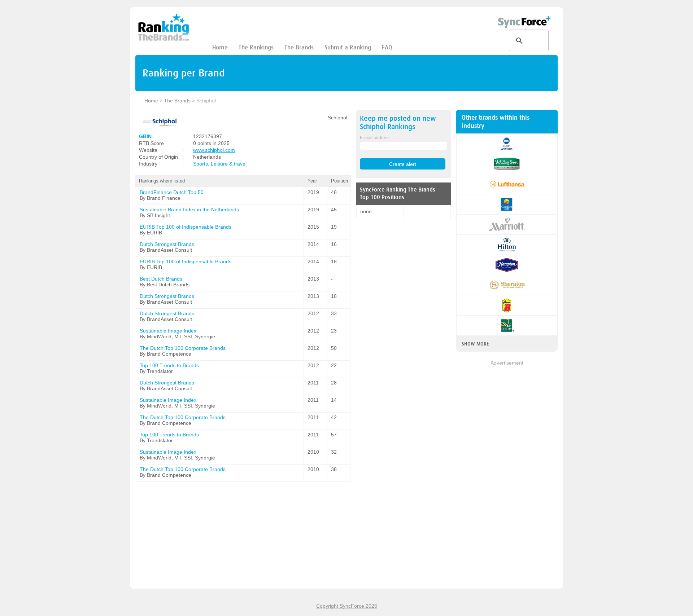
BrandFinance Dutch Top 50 (172, 192)
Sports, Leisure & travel (220, 164)
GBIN (145, 136)
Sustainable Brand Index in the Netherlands (189, 209)
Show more (475, 344)
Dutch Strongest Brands (167, 244)
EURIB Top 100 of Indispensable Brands (185, 227)
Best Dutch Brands (161, 279)
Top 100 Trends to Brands (169, 365)
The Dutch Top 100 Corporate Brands (183, 348)
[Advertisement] (507, 475)
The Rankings (256, 47)
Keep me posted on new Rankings (398, 122)
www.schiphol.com (214, 150)
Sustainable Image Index (168, 331)
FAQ (387, 47)
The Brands (299, 47)
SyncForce (372, 189)
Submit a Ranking (347, 47)
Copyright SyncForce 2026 (346, 606)
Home (220, 47)
